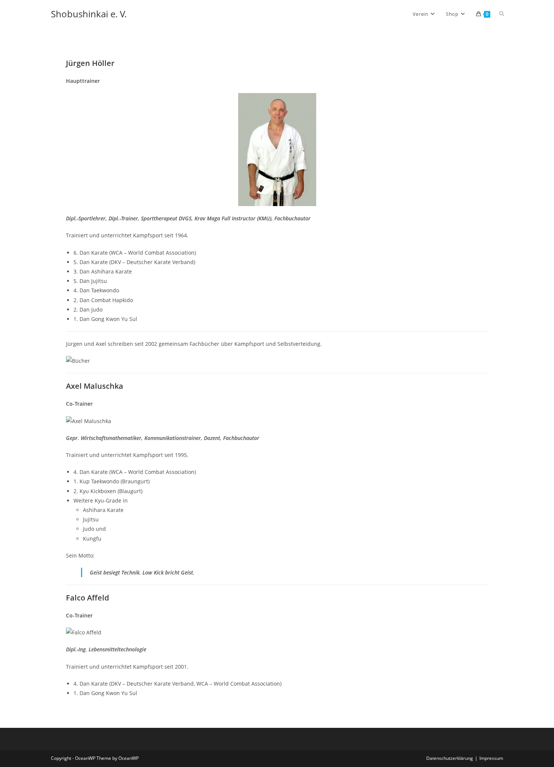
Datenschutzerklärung (449, 758)
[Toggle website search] (502, 14)
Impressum (491, 758)
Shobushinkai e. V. (89, 14)
